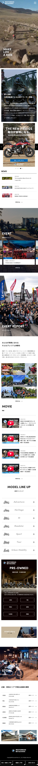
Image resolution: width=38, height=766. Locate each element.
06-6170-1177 (11, 707)
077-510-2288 (11, 713)
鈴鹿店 (27, 614)
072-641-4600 (11, 696)
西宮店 (10, 607)
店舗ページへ (31, 695)
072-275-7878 (11, 701)
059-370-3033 (11, 724)
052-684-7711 (11, 718)
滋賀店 (27, 607)
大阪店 (10, 600)
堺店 (27, 600)
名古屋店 (10, 614)
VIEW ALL (17, 202)
